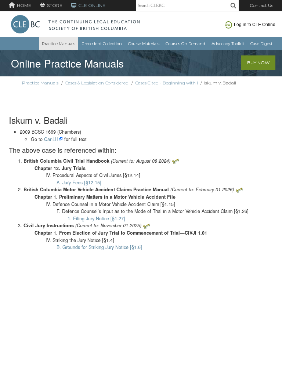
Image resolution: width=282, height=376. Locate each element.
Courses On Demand (185, 43)
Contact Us (261, 5)
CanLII (51, 139)
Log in (254, 24)
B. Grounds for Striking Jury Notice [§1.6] (99, 247)
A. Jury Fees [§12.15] (79, 182)
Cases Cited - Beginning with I (166, 83)
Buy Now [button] (258, 62)
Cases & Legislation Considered (97, 83)
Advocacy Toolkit (228, 43)
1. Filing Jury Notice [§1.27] (96, 218)
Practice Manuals (58, 43)
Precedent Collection (102, 43)
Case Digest (261, 43)
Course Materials (143, 43)
